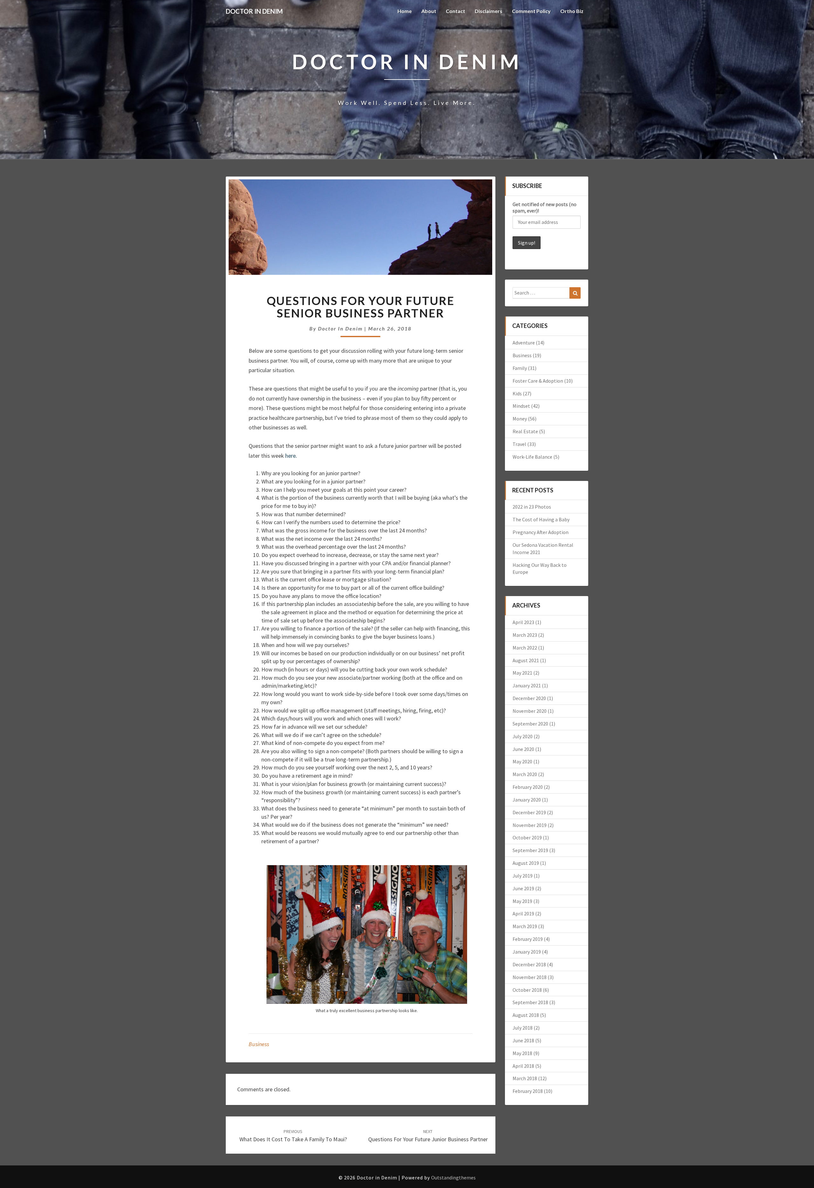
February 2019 (528, 939)
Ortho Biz (571, 11)
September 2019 (530, 850)
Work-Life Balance (532, 457)
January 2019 (527, 951)
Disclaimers (488, 11)
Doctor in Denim (340, 328)
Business (259, 1044)
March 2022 (525, 647)
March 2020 (525, 774)
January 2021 (527, 685)
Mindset (521, 406)
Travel (519, 444)
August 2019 (526, 863)
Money (520, 418)
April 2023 (523, 622)
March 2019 (525, 926)
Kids (517, 393)
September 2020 (530, 723)
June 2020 (523, 749)
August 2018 (526, 1015)
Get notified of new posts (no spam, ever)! (544, 207)
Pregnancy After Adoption (541, 532)
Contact (455, 11)
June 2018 (523, 1040)
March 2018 (525, 1078)
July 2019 (523, 875)
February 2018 (528, 1091)
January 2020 (527, 799)
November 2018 (530, 977)
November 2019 (530, 825)
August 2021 (526, 660)
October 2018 (527, 990)
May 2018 (522, 1053)
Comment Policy (531, 11)
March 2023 (525, 635)
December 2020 (529, 698)
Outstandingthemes (453, 1177)
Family (520, 368)
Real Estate (525, 431)
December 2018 (529, 964)
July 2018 (523, 1028)
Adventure (524, 342)
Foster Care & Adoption (538, 381)
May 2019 (522, 901)
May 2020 (522, 761)
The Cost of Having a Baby (541, 519)
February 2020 (528, 787)
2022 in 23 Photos (532, 507)
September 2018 (530, 1002)
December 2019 (529, 812)
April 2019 (523, 913)
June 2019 (523, 888)
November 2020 (530, 711)
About (428, 11)
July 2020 (523, 736)
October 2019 (527, 837)
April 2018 (523, 1066)
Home (404, 11)
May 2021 (522, 673)
